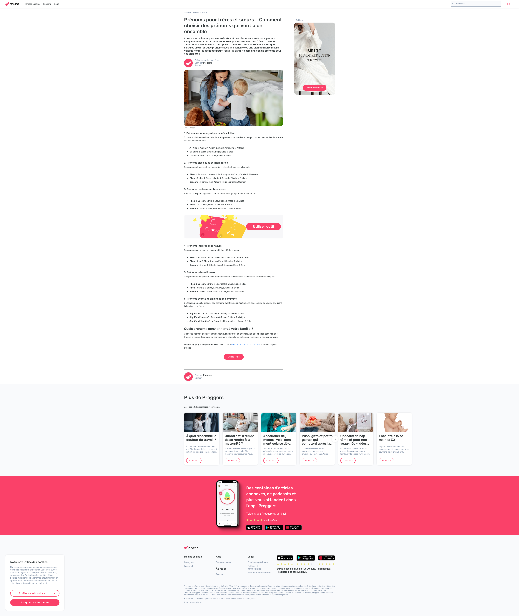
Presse (219, 574)
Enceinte (47, 4)
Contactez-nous (223, 562)
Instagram (189, 562)
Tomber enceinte (33, 4)
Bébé (56, 4)
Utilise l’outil (233, 356)
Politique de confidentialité (254, 567)
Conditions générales (258, 562)
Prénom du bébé (199, 13)
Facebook (188, 566)
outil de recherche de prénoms (245, 344)
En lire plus (193, 460)
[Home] (12, 4)
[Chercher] (453, 3)
